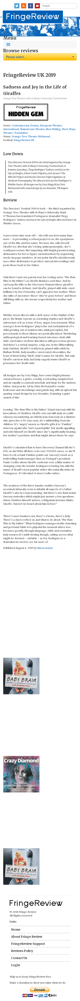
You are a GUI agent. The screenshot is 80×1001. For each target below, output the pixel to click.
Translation (21, 132)
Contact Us (19, 958)
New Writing (53, 129)
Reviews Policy (22, 951)
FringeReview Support (28, 944)
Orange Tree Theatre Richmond (31, 136)
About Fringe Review (26, 937)
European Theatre (51, 125)
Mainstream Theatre (32, 129)
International (11, 129)
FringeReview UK (24, 140)
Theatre (8, 132)
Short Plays (68, 129)
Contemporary (20, 125)
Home (15, 929)
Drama (34, 125)
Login (15, 965)
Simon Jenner (45, 547)
